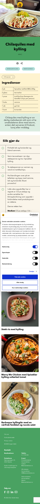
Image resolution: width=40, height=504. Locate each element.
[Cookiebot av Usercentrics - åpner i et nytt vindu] (30, 215)
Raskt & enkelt (28, 68)
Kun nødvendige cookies (20, 288)
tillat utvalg (20, 282)
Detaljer (31, 271)
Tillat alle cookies (20, 277)
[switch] (35, 252)
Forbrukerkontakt (9, 437)
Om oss (6, 434)
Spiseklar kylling (12, 68)
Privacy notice (8, 441)
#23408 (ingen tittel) (10, 444)
